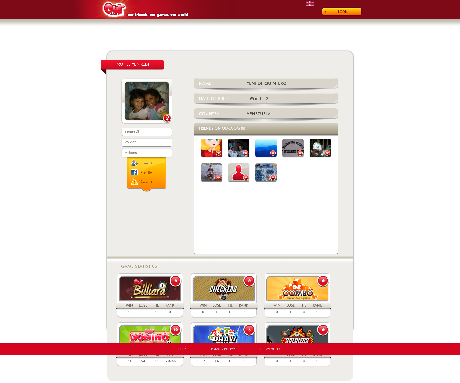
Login (343, 11)
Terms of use (271, 349)
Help (182, 349)
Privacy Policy (223, 349)
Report (146, 182)
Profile (146, 173)
